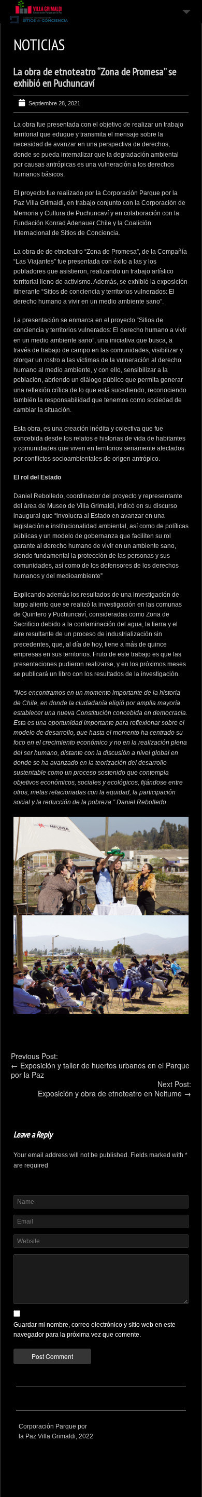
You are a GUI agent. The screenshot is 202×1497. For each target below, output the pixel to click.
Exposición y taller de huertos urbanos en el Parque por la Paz (100, 1070)
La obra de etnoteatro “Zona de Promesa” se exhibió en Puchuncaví (95, 77)
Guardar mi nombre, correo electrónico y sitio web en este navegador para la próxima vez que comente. (94, 1329)
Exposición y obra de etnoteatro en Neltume (110, 1093)
